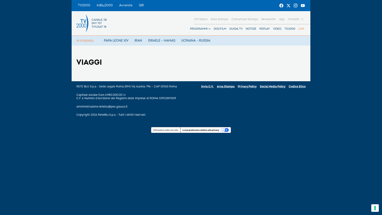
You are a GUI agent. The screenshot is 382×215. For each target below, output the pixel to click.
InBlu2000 (105, 5)
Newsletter (268, 19)
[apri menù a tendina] (209, 29)
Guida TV (236, 28)
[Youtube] (303, 5)
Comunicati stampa (244, 19)
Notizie (251, 28)
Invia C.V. (207, 86)
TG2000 (290, 28)
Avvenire (126, 5)
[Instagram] (295, 5)
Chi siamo (201, 19)
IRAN (138, 41)
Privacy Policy (247, 86)
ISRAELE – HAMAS (161, 41)
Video (277, 28)
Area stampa (219, 19)
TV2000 (84, 5)
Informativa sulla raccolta (165, 130)
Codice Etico (297, 86)
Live (301, 28)
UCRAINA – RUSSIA (195, 41)
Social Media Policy (273, 86)
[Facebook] (281, 5)
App (282, 19)
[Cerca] (302, 19)
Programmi (199, 28)
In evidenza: (85, 40)
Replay (264, 28)
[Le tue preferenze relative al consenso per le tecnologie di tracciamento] (375, 208)
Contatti (293, 19)
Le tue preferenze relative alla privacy (200, 130)
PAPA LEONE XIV (116, 41)
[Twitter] (288, 5)
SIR (141, 5)
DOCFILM (220, 28)
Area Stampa (226, 86)
